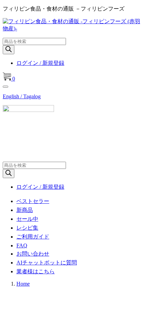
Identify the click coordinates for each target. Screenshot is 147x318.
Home (23, 284)
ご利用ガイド (32, 237)
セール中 (27, 219)
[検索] (8, 49)
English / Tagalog (22, 96)
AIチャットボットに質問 (46, 262)
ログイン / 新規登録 (40, 63)
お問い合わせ (32, 254)
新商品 (24, 210)
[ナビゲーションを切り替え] (5, 87)
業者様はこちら (35, 271)
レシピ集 (27, 228)
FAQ (21, 245)
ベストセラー (32, 201)
